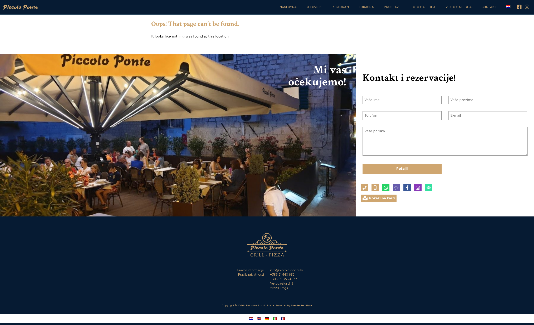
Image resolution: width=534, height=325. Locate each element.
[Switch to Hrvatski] (251, 318)
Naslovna (288, 7)
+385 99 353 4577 (283, 279)
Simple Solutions (301, 305)
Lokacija (366, 7)
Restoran (340, 7)
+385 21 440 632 (282, 274)
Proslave (392, 7)
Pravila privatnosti (251, 274)
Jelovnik (314, 7)
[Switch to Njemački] (267, 318)
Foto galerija (423, 7)
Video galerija (459, 7)
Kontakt (489, 7)
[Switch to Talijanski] (275, 318)
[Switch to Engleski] (259, 318)
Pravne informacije (250, 270)
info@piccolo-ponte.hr (286, 270)
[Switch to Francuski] (283, 318)
